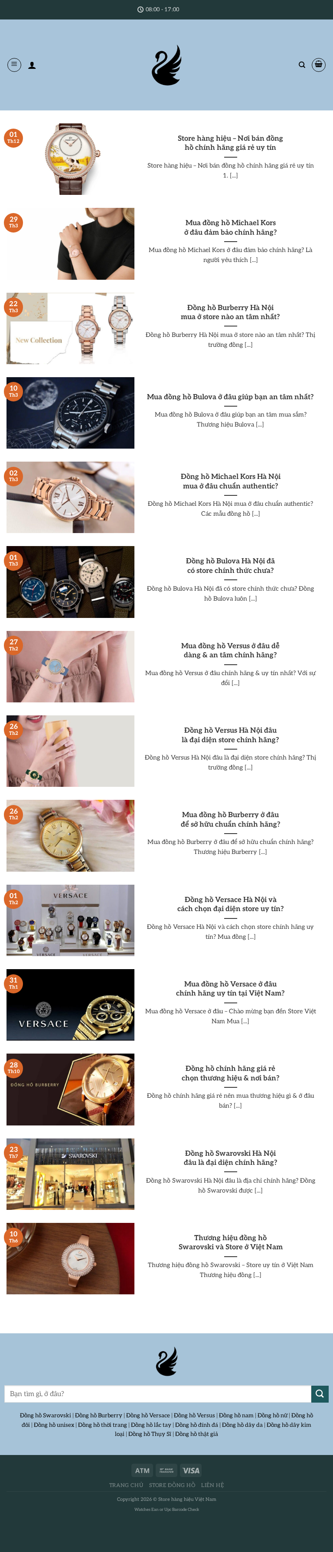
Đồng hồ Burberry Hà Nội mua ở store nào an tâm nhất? (230, 313)
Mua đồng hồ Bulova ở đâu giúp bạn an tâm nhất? (230, 397)
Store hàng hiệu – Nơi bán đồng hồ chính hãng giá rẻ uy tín (230, 143)
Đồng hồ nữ (272, 1415)
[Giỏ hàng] (319, 65)
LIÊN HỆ (212, 1485)
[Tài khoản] (32, 64)
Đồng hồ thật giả (196, 1434)
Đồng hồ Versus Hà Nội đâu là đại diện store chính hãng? (230, 735)
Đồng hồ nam (236, 1415)
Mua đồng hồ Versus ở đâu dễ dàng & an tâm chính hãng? (230, 651)
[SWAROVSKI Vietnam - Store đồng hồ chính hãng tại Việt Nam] (166, 1361)
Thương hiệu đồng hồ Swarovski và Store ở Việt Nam (231, 1243)
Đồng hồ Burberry (98, 1415)
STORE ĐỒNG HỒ (172, 1485)
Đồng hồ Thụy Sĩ (149, 1434)
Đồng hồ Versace (148, 1415)
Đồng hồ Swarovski (45, 1415)
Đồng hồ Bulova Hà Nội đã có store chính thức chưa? (230, 566)
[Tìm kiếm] (302, 65)
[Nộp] (320, 1394)
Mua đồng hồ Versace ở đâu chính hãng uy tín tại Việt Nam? (230, 989)
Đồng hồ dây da (242, 1425)
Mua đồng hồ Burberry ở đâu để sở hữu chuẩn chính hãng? (231, 820)
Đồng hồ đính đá (196, 1425)
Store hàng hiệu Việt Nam (187, 1499)
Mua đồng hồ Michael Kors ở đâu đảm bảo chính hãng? (230, 228)
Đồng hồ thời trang (102, 1425)
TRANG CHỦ (126, 1485)
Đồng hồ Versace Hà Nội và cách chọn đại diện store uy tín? (230, 905)
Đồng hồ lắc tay (151, 1425)
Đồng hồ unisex (54, 1425)
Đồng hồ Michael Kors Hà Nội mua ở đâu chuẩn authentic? (231, 481)
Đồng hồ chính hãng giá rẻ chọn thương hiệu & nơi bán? (231, 1073)
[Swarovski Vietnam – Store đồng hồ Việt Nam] (166, 65)
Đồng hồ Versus (194, 1415)
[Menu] (14, 65)
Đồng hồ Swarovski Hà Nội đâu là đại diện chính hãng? (231, 1158)
